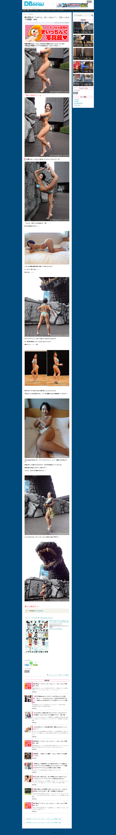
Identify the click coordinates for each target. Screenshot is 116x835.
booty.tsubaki (39, 610)
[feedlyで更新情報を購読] (88, 2)
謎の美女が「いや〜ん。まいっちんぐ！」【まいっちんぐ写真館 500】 (83, 32)
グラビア (54, 10)
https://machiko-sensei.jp (46, 617)
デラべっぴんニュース (59, 832)
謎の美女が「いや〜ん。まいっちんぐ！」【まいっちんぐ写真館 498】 (83, 58)
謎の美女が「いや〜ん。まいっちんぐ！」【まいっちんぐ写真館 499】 (83, 45)
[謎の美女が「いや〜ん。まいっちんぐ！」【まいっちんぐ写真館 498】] (83, 54)
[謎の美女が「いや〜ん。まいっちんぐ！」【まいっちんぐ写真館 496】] (83, 80)
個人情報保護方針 (78, 103)
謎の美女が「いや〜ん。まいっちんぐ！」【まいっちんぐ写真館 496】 (83, 84)
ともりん (50, 674)
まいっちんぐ (55, 674)
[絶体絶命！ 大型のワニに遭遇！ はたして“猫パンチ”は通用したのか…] (28, 756)
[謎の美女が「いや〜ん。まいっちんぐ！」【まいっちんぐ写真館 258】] (28, 743)
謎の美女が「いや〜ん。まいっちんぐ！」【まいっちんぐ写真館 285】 (43, 822)
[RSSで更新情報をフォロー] (90, 2)
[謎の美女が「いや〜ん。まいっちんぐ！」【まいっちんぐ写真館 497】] (83, 67)
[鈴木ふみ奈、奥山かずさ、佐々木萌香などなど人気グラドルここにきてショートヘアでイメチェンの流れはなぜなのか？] (28, 779)
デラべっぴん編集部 (64, 674)
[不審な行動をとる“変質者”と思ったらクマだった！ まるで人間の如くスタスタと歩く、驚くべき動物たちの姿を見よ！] (28, 791)
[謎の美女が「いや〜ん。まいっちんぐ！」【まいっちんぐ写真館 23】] (28, 805)
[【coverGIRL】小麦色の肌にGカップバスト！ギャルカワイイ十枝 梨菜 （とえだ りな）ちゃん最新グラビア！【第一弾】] (28, 715)
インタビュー (43, 10)
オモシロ (49, 10)
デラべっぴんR (60, 10)
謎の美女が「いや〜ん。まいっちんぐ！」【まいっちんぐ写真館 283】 (43, 818)
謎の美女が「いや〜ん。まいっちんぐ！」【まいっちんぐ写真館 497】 (83, 71)
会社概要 (76, 101)
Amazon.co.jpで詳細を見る (55, 628)
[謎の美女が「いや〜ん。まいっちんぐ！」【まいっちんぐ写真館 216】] (28, 686)
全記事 (24, 10)
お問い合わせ (77, 105)
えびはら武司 (34, 617)
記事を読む (34, 691)
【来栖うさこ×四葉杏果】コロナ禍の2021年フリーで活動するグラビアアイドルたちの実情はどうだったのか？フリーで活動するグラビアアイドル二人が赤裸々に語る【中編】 (50, 765)
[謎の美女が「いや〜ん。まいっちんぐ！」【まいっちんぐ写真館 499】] (83, 41)
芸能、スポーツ (30, 10)
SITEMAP (76, 99)
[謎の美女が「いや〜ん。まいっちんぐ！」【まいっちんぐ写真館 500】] (83, 28)
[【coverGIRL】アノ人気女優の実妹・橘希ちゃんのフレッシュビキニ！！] (28, 729)
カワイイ (37, 10)
